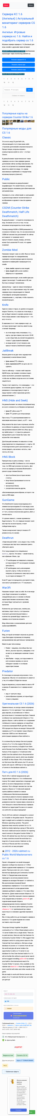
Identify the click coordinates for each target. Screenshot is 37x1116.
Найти (29, 89)
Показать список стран (18, 69)
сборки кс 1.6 (6, 909)
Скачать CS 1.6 (22, 1055)
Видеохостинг (8, 1055)
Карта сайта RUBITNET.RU (23, 1025)
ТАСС (5, 1065)
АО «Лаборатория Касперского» (15, 1037)
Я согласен (18, 1110)
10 (4, 82)
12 (13, 82)
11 (8, 82)
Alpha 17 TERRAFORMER (25, 1060)
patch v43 (26, 899)
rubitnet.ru (10, 1025)
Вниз (30, 1112)
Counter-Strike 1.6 (21, 1023)
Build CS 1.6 (14, 966)
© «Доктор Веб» (10, 1040)
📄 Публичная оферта (11, 1072)
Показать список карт (18, 64)
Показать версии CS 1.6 (18, 59)
